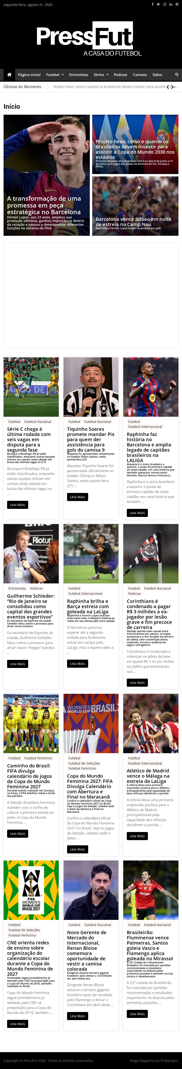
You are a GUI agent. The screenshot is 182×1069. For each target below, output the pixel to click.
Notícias (36, 588)
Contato (140, 74)
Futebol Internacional (145, 426)
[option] (115, 87)
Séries (99, 74)
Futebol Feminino (38, 758)
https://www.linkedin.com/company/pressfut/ (170, 4)
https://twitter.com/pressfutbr (158, 4)
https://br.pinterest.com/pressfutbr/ (177, 4)
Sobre (157, 74)
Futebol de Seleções (84, 763)
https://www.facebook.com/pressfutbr (153, 4)
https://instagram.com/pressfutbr (164, 4)
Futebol (52, 74)
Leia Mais (17, 504)
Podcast (120, 74)
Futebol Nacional (37, 421)
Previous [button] (167, 86)
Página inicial (29, 74)
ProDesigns (169, 1060)
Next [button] (172, 86)
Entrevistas (78, 74)
